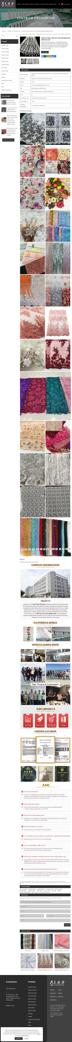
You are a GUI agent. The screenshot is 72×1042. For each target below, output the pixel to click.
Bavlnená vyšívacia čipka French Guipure (62, 950)
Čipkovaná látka (17, 31)
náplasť (3, 77)
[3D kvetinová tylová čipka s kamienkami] (62, 960)
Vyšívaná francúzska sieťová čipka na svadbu (29, 970)
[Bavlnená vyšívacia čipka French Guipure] (62, 941)
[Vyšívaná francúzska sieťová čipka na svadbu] (28, 960)
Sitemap (55, 1013)
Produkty (10, 31)
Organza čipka (4, 71)
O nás (59, 990)
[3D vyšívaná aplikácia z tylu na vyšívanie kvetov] (45, 960)
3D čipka (3, 74)
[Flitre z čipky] (28, 941)
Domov (52, 990)
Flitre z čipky (28, 950)
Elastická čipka (4, 61)
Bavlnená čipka (5, 58)
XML (61, 1013)
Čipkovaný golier (5, 51)
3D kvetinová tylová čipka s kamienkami (62, 970)
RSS (59, 1013)
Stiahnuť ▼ (53, 996)
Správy (60, 993)
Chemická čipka (5, 55)
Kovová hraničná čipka (6, 80)
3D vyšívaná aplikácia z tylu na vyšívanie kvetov (46, 970)
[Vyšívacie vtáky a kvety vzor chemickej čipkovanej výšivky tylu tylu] (24, 61)
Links (51, 1013)
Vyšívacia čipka (4, 45)
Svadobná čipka (5, 64)
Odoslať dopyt (45, 52)
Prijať (26, 1038)
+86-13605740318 (10, 988)
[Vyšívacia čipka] (45, 941)
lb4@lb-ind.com (10, 1005)
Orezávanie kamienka (6, 90)
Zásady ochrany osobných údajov (56, 1015)
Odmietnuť (18, 1038)
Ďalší (2, 86)
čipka (2, 83)
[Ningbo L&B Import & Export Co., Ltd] (8, 4)
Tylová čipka (4, 67)
